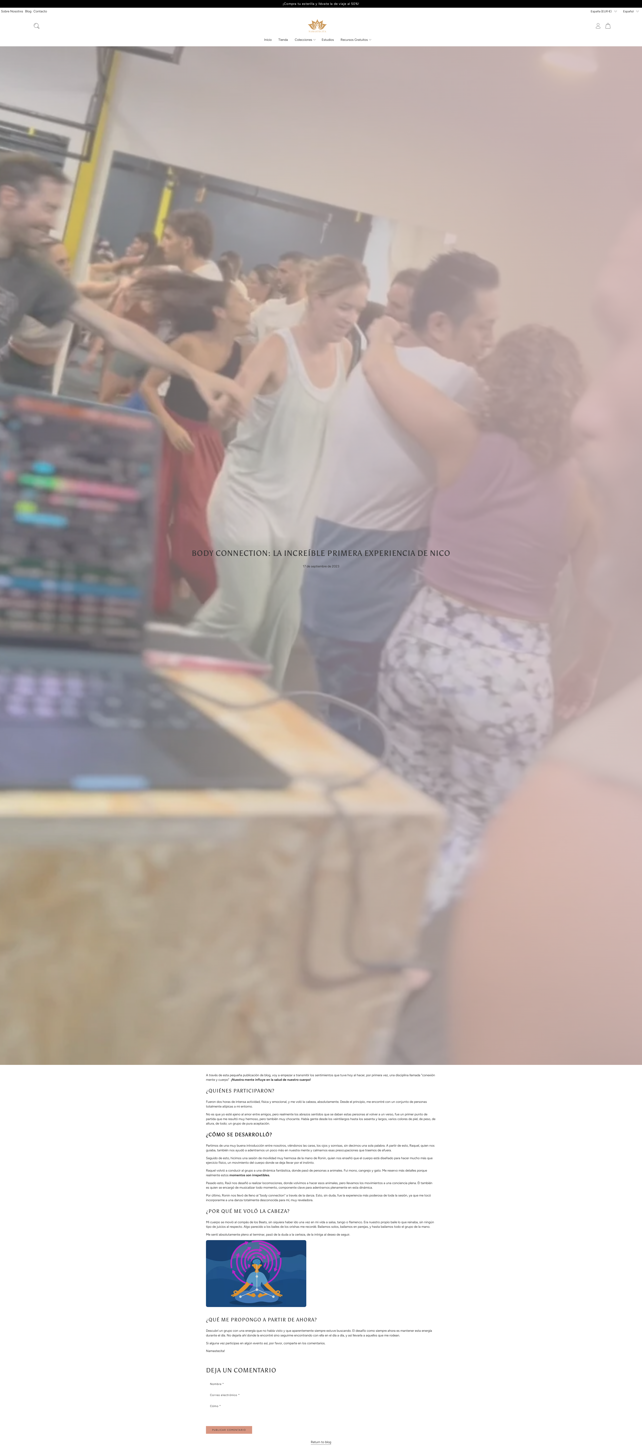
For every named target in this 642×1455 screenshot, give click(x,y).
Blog (28, 11)
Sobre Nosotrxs (12, 11)
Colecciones (303, 40)
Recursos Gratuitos (354, 40)
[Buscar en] (36, 25)
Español (628, 11)
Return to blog (321, 1442)
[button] (304, 39)
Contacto (40, 11)
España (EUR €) (601, 11)
